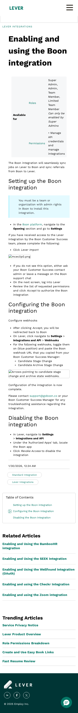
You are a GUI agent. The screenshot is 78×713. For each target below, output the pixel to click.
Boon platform (32, 224)
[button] (66, 702)
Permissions (37, 143)
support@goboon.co (43, 395)
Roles (32, 102)
